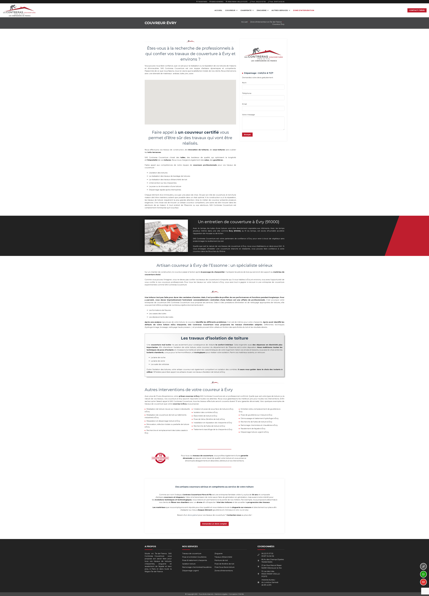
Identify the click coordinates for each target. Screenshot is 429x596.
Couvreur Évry (278, 24)
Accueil (244, 22)
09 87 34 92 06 (267, 556)
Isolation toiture (189, 564)
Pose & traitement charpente (194, 560)
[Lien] (19, 10)
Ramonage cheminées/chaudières (196, 567)
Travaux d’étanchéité (223, 557)
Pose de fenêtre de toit (224, 564)
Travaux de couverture (191, 553)
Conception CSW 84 (236, 594)
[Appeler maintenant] (423, 566)
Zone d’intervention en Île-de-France (266, 22)
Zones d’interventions (223, 571)
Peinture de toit (221, 560)
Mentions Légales (221, 594)
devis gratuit (193, 515)
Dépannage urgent (190, 571)
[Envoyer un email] (423, 582)
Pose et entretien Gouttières (194, 557)
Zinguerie (218, 553)
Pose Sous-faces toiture (224, 567)
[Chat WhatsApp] (423, 574)
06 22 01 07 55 (267, 553)
